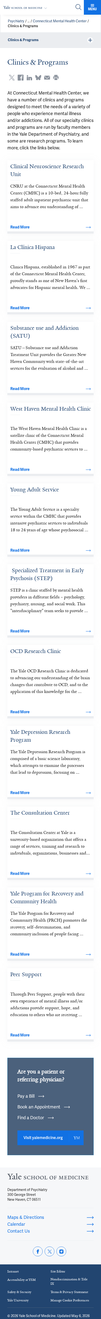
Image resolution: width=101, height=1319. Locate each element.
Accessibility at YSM (21, 1280)
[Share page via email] (47, 78)
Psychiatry (16, 21)
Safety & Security (19, 1292)
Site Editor (57, 1271)
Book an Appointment (38, 1107)
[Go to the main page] (26, 7)
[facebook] (38, 1251)
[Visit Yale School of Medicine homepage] (47, 1178)
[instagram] (61, 1251)
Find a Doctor (30, 1117)
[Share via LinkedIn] (29, 78)
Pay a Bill (26, 1096)
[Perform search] (78, 7)
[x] (49, 1251)
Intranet (13, 1271)
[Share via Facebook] (21, 78)
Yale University (18, 1300)
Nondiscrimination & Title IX (69, 1281)
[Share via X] (12, 78)
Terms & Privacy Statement (69, 1292)
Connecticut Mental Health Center (60, 21)
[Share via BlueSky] (38, 78)
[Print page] (56, 78)
